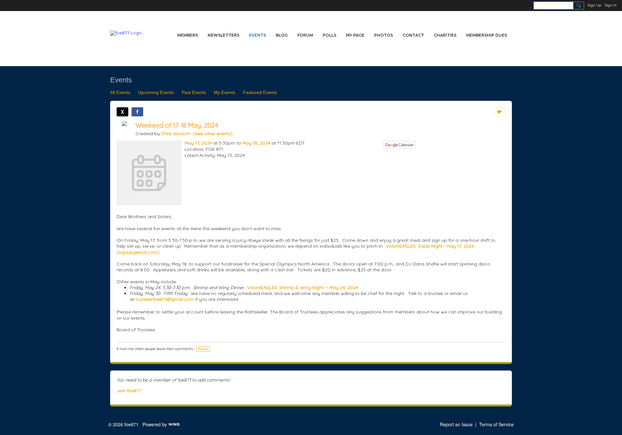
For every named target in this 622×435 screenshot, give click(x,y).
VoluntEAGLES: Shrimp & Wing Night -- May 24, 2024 (302, 287)
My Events (224, 92)
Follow (203, 349)
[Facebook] (137, 111)
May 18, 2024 (256, 143)
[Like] (499, 111)
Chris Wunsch (175, 133)
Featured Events (260, 92)
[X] (122, 111)
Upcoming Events (156, 92)
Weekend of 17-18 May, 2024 (176, 125)
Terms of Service (496, 424)
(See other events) (213, 133)
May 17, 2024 (198, 143)
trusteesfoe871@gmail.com (164, 299)
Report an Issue (456, 424)
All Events (120, 92)
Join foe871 (129, 391)
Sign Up (594, 5)
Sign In (610, 5)
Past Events (194, 92)
